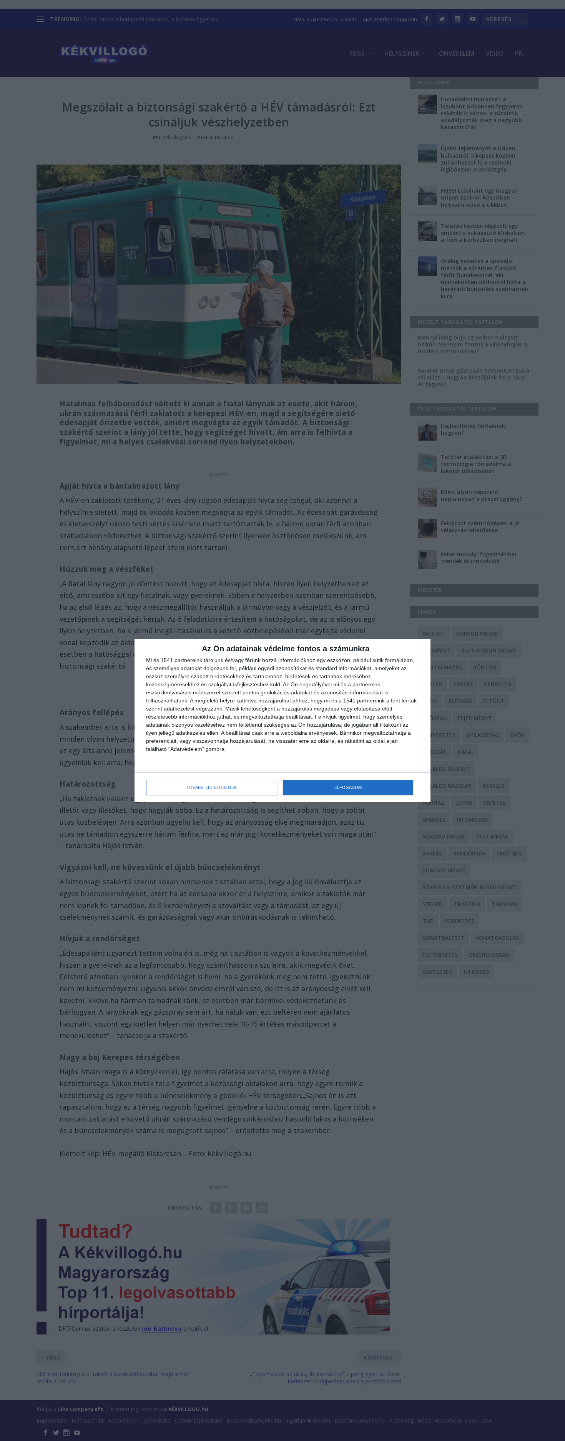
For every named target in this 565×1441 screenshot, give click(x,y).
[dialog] (282, 720)
